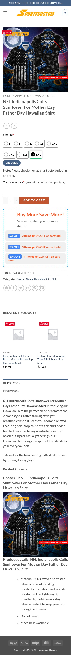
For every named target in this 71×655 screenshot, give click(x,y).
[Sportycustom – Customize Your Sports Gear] (35, 12)
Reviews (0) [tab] (11, 391)
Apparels (22, 95)
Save (8, 32)
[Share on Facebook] (13, 288)
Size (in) (8, 134)
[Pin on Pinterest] (35, 288)
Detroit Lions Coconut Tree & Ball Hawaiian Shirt (51, 359)
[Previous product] (14, 126)
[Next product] (6, 126)
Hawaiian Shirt (43, 95)
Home (7, 95)
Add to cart (34, 200)
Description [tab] (12, 383)
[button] (5, 12)
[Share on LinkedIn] (42, 288)
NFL (54, 279)
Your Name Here (13, 182)
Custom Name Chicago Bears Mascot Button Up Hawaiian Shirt (18, 359)
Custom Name (25, 279)
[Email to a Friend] (28, 288)
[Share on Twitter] (21, 288)
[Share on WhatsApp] (6, 288)
